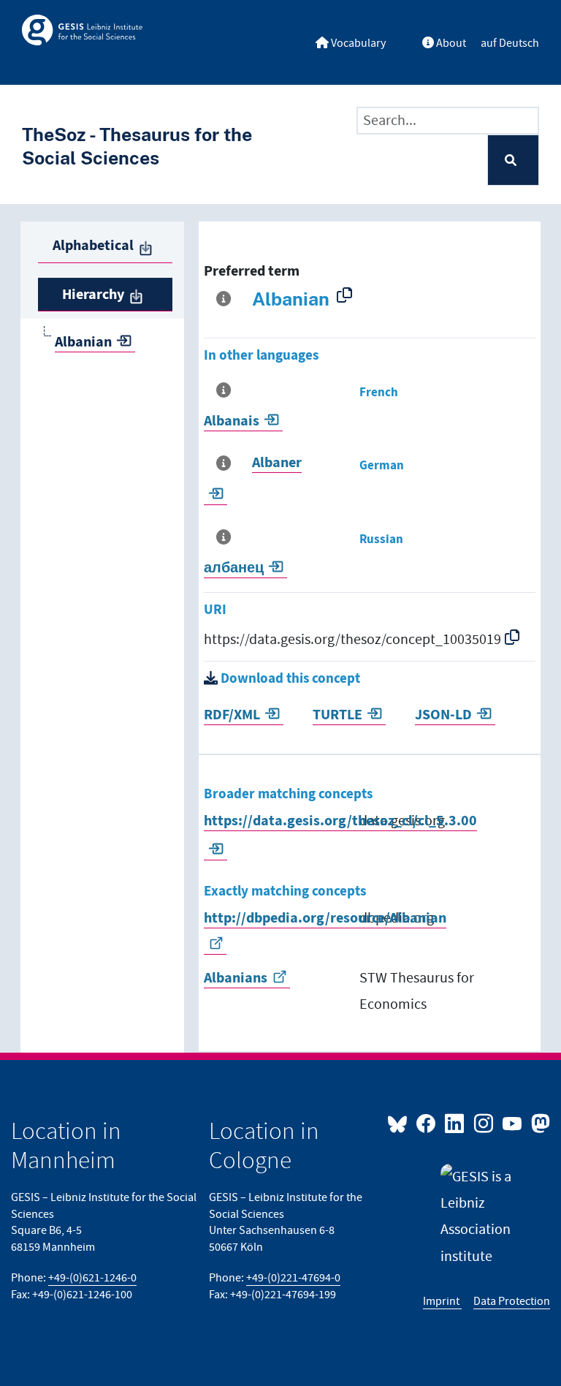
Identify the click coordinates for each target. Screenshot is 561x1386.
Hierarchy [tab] (93, 294)
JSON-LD (443, 715)
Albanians (235, 978)
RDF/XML (232, 715)
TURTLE (337, 715)
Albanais (231, 421)
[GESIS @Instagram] (484, 1123)
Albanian (83, 342)
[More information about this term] (226, 299)
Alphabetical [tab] (93, 245)
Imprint (442, 1301)
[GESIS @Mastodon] (538, 1123)
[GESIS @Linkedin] (455, 1123)
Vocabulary (357, 43)
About (450, 43)
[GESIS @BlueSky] (400, 1123)
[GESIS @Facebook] (427, 1123)
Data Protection (511, 1301)
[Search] (513, 160)
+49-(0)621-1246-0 (92, 1278)
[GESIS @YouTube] (513, 1123)
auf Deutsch (510, 43)
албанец (234, 568)
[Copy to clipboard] (347, 295)
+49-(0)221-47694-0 (293, 1278)
